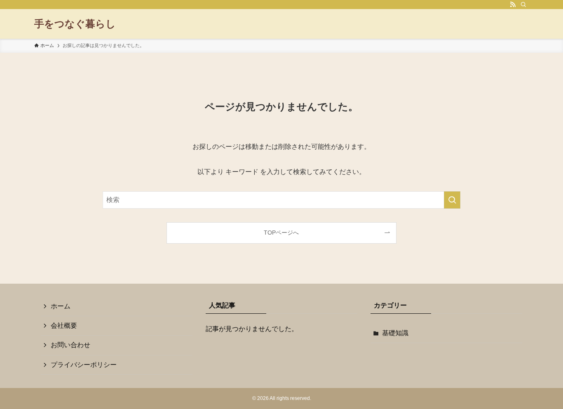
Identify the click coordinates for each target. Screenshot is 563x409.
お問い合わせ (70, 344)
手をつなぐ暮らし (75, 24)
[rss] (512, 4)
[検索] (523, 4)
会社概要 (64, 325)
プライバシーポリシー (84, 364)
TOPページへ (281, 232)
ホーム (60, 306)
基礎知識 (395, 332)
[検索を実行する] (452, 200)
